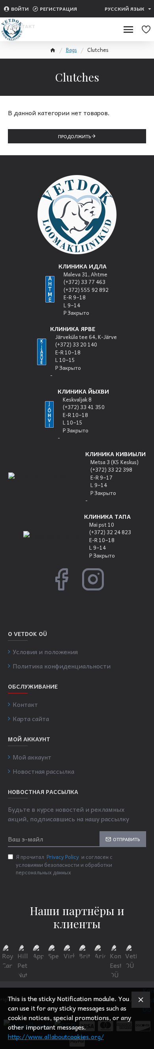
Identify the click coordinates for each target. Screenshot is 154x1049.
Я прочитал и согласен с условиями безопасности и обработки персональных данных (64, 864)
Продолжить (74, 136)
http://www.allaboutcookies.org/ (56, 1036)
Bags (71, 50)
